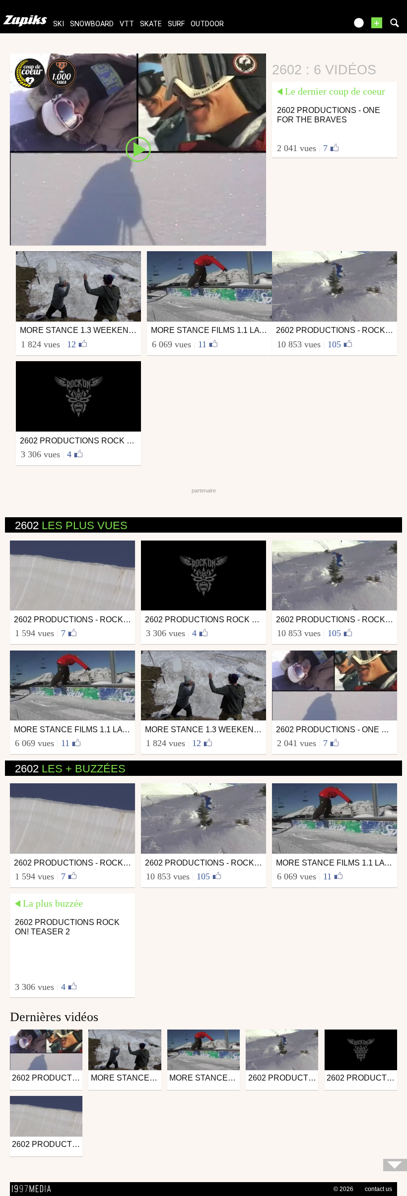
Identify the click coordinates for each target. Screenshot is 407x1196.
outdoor (207, 24)
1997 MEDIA (34, 1189)
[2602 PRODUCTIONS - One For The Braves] (138, 149)
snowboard (92, 24)
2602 (71, 525)
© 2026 (343, 1189)
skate (151, 24)
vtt (127, 24)
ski (58, 24)
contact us (378, 1189)
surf (176, 24)
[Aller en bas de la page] (395, 1165)
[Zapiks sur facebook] (318, 26)
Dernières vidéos (54, 1017)
